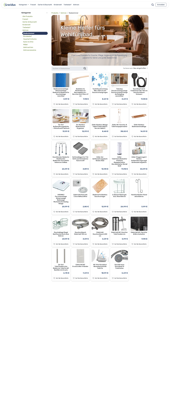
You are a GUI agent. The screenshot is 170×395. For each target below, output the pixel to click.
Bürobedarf (27, 36)
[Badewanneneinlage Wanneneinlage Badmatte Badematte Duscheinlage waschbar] (61, 80)
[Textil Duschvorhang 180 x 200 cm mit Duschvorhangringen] (99, 80)
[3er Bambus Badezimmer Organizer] (80, 116)
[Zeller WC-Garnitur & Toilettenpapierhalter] (119, 116)
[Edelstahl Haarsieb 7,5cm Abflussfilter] (80, 186)
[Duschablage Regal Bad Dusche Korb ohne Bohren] (61, 224)
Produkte (54, 13)
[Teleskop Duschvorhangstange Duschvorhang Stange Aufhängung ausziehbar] (119, 80)
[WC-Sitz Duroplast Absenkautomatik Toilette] (99, 256)
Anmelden (161, 5)
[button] (152, 4)
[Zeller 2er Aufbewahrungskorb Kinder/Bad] (99, 148)
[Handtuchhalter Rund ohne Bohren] (139, 186)
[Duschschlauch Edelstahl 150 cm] (80, 224)
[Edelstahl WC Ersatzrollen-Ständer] (80, 256)
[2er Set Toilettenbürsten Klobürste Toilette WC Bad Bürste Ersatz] (61, 256)
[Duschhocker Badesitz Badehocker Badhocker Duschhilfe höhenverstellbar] (61, 148)
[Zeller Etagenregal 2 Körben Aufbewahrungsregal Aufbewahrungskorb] (139, 148)
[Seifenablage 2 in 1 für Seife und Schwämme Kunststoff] (80, 148)
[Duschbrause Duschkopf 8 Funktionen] (119, 256)
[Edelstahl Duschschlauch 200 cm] (99, 224)
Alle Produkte (27, 16)
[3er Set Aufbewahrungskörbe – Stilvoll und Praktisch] (61, 116)
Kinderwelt (26, 25)
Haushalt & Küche (29, 39)
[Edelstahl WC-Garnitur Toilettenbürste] (119, 224)
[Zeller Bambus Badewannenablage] (139, 116)
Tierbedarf (26, 27)
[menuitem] (23, 5)
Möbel (25, 45)
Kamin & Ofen (28, 42)
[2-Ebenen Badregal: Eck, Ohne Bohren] (119, 186)
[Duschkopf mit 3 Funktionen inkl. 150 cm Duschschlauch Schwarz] (139, 80)
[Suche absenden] (85, 68)
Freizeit (25, 19)
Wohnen (26, 30)
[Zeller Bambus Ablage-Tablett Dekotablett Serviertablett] (99, 116)
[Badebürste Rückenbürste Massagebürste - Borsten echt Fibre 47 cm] (80, 80)
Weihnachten (28, 47)
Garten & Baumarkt (30, 22)
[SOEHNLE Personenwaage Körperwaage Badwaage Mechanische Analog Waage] (61, 186)
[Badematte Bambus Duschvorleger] (99, 186)
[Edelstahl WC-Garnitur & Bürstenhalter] (139, 224)
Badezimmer (29, 33)
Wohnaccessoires (29, 50)
